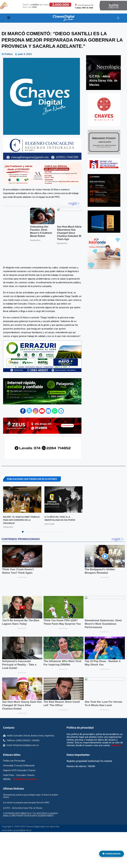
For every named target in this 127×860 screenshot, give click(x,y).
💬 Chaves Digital (111, 854)
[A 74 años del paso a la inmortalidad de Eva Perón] (63, 481)
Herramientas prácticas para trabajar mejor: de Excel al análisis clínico (30, 767)
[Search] (118, 18)
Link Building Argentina (25, 750)
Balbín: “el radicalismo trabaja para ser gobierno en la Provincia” (21, 501)
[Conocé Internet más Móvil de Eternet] (104, 190)
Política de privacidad (80, 698)
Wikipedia (116, 716)
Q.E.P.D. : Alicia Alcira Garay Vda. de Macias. (103, 80)
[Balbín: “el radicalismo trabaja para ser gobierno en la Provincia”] (22, 481)
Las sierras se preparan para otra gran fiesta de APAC (26, 773)
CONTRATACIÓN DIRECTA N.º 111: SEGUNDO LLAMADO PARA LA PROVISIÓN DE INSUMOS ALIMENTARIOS (30, 785)
